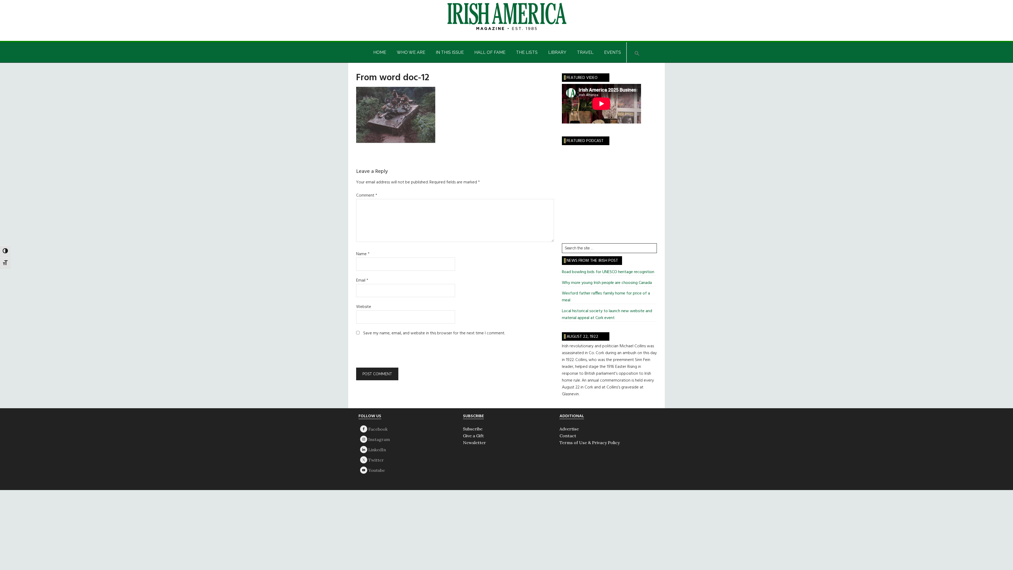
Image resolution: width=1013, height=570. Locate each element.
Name (363, 254)
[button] (637, 52)
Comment (366, 195)
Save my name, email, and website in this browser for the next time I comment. (434, 333)
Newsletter (474, 442)
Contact (568, 435)
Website (363, 306)
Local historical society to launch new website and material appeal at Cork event (607, 314)
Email (362, 280)
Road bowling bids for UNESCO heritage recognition (608, 272)
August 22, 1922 (582, 336)
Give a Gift (473, 435)
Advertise (569, 428)
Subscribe (472, 428)
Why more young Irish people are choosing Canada (607, 282)
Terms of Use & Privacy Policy (590, 442)
